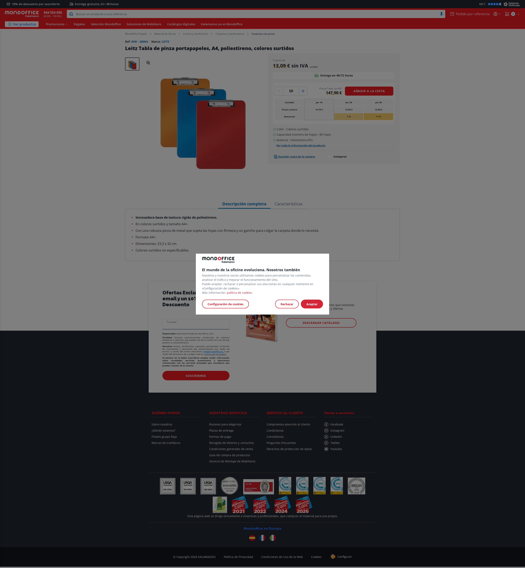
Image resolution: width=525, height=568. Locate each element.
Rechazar (287, 304)
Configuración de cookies (225, 304)
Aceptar (311, 304)
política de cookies (239, 292)
